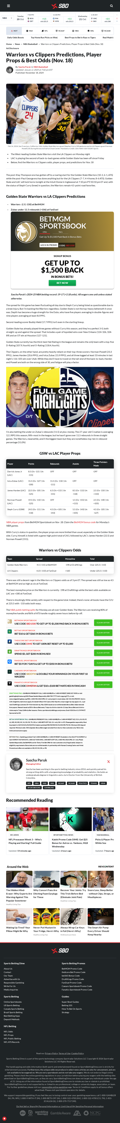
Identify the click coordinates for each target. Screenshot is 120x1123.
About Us (8, 968)
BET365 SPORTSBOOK (24, 630)
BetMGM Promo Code (72, 968)
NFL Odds (8, 1031)
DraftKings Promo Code (73, 979)
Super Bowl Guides (70, 1002)
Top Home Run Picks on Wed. (44, 37)
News (17, 44)
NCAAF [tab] (61, 31)
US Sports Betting (12, 1005)
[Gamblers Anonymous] (77, 1113)
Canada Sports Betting (14, 1009)
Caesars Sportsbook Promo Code (77, 986)
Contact (7, 972)
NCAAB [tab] (107, 31)
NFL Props (8, 1035)
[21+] (23, 1113)
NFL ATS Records (11, 1042)
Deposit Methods (11, 1019)
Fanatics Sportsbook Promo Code (77, 989)
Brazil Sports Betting (13, 1012)
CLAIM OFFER (103, 623)
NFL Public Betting (12, 1038)
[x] (108, 761)
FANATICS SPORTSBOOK (25, 682)
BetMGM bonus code (84, 522)
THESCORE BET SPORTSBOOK (28, 641)
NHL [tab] (92, 31)
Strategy (65, 1012)
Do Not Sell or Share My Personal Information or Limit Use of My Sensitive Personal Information (60, 1106)
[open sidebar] (8, 5)
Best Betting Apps (12, 1016)
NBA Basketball (30, 44)
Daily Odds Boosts (15, 37)
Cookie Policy (77, 1053)
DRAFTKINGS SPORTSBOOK (27, 651)
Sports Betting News (63, 835)
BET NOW (62, 282)
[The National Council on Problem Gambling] (92, 1113)
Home (9, 44)
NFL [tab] (46, 31)
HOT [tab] (14, 32)
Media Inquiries (11, 989)
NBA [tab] (77, 31)
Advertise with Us (12, 979)
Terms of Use (64, 1053)
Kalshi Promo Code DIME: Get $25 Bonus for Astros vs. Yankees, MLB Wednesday (70, 843)
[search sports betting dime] (111, 6)
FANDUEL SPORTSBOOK (25, 661)
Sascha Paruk (24, 67)
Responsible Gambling (14, 982)
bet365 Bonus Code (71, 975)
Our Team (8, 975)
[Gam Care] (30, 1113)
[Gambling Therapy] (41, 1113)
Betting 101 (67, 1005)
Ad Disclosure (12, 48)
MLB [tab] (31, 31)
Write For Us (10, 986)
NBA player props (15, 522)
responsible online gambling (54, 1087)
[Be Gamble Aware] (60, 1113)
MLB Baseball (103, 835)
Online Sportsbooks (13, 1002)
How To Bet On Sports (72, 1009)
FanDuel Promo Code (72, 982)
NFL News (14, 835)
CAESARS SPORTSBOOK (25, 671)
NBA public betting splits (22, 609)
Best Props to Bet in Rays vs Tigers (80, 37)
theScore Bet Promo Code (73, 972)
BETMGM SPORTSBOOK (25, 620)
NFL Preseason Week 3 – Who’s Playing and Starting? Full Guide (25, 841)
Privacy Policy (51, 1053)
